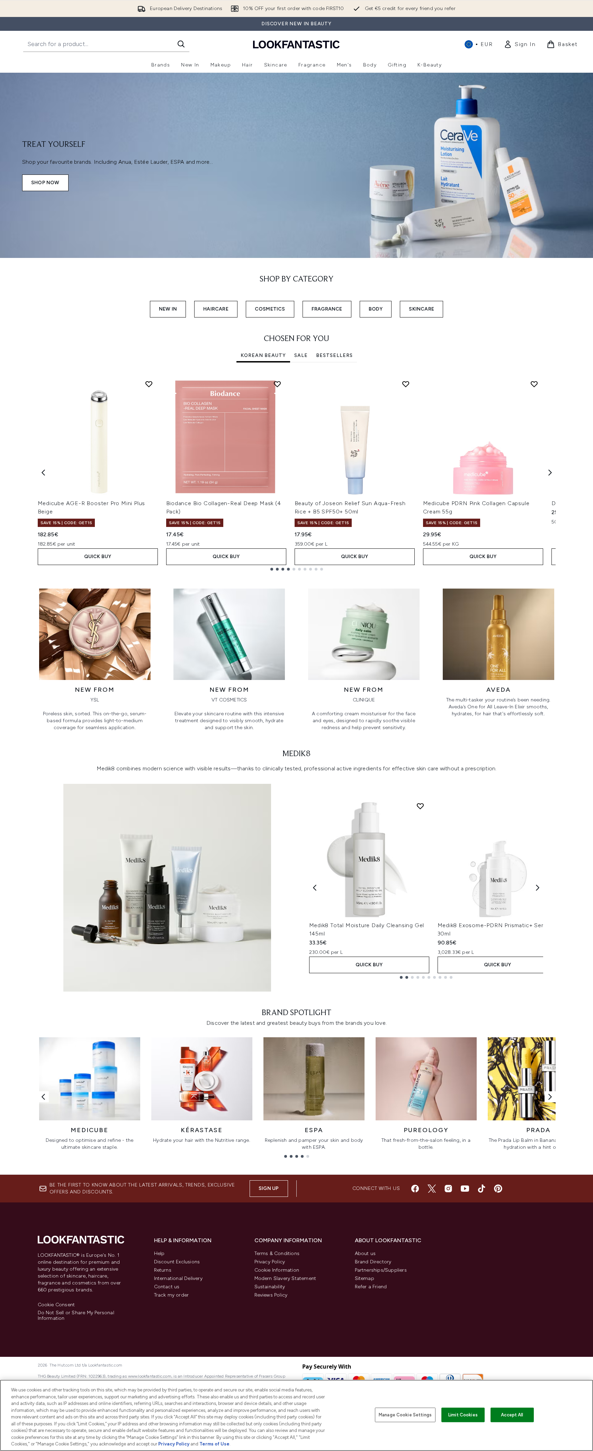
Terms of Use (214, 1443)
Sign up (269, 1188)
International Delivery (178, 1278)
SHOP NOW (45, 183)
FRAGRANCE (327, 309)
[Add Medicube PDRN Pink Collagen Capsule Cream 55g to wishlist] (534, 384)
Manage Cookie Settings (405, 1414)
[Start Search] (181, 44)
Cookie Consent (56, 1305)
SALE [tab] (301, 355)
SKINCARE (421, 309)
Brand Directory (373, 1262)
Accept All (512, 1414)
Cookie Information (276, 1270)
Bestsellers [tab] (334, 355)
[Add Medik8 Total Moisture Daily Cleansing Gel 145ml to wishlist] (420, 806)
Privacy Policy (269, 1262)
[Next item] (550, 472)
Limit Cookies (463, 1414)
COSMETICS (270, 309)
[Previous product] (314, 887)
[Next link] (550, 1096)
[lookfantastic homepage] (296, 44)
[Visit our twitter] (431, 1188)
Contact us (167, 1287)
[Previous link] (43, 1096)
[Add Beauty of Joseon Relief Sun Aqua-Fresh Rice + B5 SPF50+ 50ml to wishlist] (405, 384)
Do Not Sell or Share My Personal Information (76, 1315)
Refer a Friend (371, 1287)
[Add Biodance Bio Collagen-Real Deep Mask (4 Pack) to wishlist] (277, 384)
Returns (162, 1270)
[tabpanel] (297, 473)
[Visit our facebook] (415, 1188)
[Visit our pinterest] (498, 1188)
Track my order (171, 1295)
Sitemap (364, 1278)
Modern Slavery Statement (285, 1278)
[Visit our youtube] (465, 1188)
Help (159, 1253)
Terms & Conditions (277, 1253)
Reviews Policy (271, 1295)
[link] (520, 44)
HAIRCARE (215, 309)
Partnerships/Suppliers (381, 1270)
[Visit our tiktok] (481, 1188)
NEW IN (168, 309)
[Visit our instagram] (448, 1188)
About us (365, 1253)
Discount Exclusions (177, 1262)
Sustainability (269, 1287)
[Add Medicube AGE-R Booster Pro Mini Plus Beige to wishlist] (149, 384)
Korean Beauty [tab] (263, 355)
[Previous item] (43, 472)
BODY (376, 309)
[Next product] (537, 887)
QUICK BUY (97, 556)
